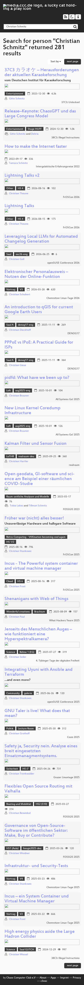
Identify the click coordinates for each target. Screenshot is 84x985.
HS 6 (20, 581)
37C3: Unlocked (70, 102)
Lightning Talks (19, 206)
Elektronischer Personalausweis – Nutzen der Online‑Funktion (36, 275)
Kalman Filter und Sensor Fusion (35, 443)
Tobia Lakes (16, 505)
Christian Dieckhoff (20, 330)
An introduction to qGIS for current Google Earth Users (38, 310)
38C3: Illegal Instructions (65, 137)
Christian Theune (18, 193)
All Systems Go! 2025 (68, 399)
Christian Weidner (19, 853)
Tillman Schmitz (38, 505)
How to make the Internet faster (35, 146)
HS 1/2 (10, 542)
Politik (9, 728)
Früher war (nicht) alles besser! (34, 518)
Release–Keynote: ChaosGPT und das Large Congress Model (40, 114)
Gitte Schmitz (17, 98)
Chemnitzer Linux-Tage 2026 (63, 298)
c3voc (44, 981)
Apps (53, 977)
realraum (74, 465)
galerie (28, 693)
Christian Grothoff (19, 733)
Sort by (55, 61)
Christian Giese (17, 365)
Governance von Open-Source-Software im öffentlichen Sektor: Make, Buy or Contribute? (36, 830)
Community (13, 693)
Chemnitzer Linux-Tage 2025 (63, 887)
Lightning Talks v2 (22, 175)
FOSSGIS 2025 (71, 816)
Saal (8, 254)
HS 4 (20, 188)
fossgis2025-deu (32, 848)
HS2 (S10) (41, 804)
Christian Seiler (17, 657)
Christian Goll (16, 259)
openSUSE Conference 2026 (63, 263)
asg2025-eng (22, 390)
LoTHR (10, 456)
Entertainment (14, 93)
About (43, 977)
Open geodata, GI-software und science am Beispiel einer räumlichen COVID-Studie (39, 479)
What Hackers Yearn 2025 (64, 620)
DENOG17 (73, 333)
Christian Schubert (19, 294)
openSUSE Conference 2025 (63, 702)
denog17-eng (25, 325)
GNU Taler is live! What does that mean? (37, 714)
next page (72, 61)
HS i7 (25, 769)
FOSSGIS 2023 (71, 509)
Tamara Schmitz (18, 163)
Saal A (9, 325)
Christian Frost (17, 586)
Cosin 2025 (73, 737)
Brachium (39, 611)
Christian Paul (17, 617)
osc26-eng (22, 254)
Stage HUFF (35, 129)
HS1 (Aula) (12, 848)
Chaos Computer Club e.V (20, 977)
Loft (8, 390)
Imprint (64, 977)
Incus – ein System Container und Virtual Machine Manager (36, 899)
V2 (21, 914)
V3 (21, 289)
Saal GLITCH (27, 949)
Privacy (77, 977)
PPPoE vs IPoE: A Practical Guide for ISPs (38, 345)
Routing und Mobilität (18, 804)
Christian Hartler (18, 461)
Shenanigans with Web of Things (36, 599)
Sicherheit (12, 769)
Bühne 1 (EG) (27, 652)
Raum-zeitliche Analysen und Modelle (27, 496)
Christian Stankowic (20, 551)
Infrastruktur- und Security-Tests (36, 866)
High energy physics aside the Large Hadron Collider (39, 934)
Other (9, 188)
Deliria (35, 134)
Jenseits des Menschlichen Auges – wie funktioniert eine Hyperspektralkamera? (38, 634)
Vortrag (10, 289)
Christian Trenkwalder (21, 773)
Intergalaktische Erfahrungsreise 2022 (58, 166)
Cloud (9, 581)
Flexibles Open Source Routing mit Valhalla (38, 789)
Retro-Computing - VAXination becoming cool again (35, 537)
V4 (21, 878)
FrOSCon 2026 (71, 197)
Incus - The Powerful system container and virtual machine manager (41, 566)
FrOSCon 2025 (71, 554)
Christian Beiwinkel (20, 813)
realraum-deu (26, 456)
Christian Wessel (18, 954)
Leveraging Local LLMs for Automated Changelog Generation (41, 239)
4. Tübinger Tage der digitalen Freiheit (58, 660)
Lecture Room (26, 728)
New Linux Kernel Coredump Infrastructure (32, 411)
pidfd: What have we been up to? (36, 377)
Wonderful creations (18, 611)
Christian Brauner (19, 395)
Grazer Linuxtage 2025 (66, 777)
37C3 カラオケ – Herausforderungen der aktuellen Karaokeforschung (41, 73)
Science (10, 652)
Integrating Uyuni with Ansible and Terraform (38, 672)
